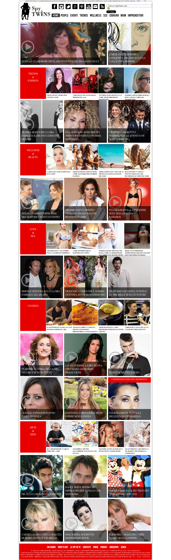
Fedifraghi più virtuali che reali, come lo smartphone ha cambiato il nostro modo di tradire (111, 254)
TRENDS (84, 15)
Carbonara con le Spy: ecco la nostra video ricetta (136, 328)
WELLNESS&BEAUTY (33, 153)
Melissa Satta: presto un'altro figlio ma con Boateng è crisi (80, 213)
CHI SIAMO (51, 547)
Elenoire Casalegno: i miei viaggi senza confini (126, 536)
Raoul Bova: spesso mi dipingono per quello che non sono (83, 490)
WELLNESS (95, 15)
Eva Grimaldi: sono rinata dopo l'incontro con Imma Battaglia (83, 135)
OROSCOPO (114, 547)
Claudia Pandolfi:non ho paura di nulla (38, 414)
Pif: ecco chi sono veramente (41, 494)
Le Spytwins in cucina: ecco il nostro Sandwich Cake (59, 328)
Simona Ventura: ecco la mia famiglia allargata (41, 292)
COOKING (114, 15)
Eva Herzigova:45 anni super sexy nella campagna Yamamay (127, 213)
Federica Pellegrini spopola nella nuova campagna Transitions (137, 97)
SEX (105, 15)
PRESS (95, 547)
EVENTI (74, 15)
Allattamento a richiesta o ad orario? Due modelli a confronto (137, 451)
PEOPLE (64, 15)
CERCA (123, 547)
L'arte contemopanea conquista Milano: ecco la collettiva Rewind (127, 58)
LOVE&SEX (33, 232)
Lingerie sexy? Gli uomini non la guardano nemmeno (58, 252)
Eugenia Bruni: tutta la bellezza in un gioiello (125, 414)
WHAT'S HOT (63, 547)
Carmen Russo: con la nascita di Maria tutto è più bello (42, 536)
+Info (139, 1)
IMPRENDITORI (135, 15)
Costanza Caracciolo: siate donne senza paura (84, 414)
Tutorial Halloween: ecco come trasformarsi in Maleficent (110, 97)
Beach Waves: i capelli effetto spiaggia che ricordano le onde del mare (137, 174)
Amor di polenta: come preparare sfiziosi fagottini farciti (111, 329)
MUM (123, 15)
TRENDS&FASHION (33, 77)
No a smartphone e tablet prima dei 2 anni (58, 450)
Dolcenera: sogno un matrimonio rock (79, 536)
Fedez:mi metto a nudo (124, 372)
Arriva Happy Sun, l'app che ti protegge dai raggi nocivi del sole (111, 174)
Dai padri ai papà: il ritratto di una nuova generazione (111, 450)
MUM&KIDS (33, 431)
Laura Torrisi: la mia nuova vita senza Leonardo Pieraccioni (83, 369)
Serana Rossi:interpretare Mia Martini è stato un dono (41, 215)
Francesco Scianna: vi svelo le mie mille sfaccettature (128, 292)
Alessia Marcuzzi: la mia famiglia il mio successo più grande (40, 135)
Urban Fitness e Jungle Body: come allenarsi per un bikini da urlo (85, 174)
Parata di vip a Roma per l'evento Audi (57, 96)
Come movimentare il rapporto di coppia (82, 252)
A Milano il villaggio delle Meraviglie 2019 (84, 96)
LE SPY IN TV (75, 547)
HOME (56, 15)
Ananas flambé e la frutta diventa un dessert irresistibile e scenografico (85, 329)
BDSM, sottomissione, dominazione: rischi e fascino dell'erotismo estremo (137, 253)
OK (145, 1)
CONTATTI (87, 547)
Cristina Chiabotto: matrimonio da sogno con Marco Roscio (126, 135)
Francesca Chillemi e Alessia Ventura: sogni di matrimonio (85, 292)
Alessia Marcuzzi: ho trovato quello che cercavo (129, 492)
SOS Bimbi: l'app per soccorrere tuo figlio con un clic (85, 451)
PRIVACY (103, 547)
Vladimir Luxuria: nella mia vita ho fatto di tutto (40, 370)
